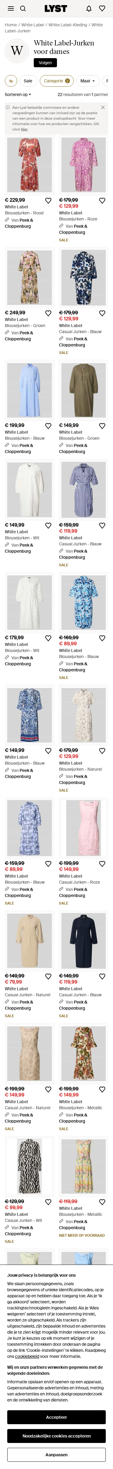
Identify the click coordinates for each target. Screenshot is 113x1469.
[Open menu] (11, 8)
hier (24, 129)
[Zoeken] (23, 8)
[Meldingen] (89, 8)
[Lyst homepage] (55, 8)
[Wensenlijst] (102, 8)
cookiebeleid (27, 1356)
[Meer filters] (11, 81)
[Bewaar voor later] (48, 201)
